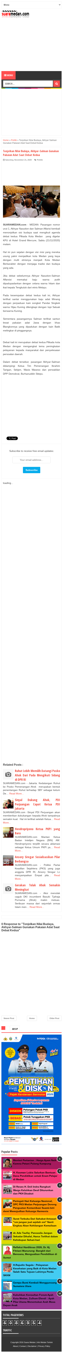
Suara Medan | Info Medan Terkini (38, 1342)
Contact (22, 1346)
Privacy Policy (44, 1346)
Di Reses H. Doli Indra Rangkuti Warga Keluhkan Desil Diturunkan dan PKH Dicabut (33, 1190)
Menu (9, 75)
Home (32, 1018)
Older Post (54, 1018)
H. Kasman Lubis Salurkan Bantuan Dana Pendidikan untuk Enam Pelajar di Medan (35, 1176)
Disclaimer (32, 1346)
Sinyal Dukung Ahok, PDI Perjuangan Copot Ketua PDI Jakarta (37, 804)
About (15, 1346)
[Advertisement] (31, 44)
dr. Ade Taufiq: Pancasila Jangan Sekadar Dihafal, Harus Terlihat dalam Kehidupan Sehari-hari (35, 1236)
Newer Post (9, 1018)
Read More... (16, 793)
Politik (40, 160)
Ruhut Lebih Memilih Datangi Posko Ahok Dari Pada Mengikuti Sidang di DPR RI (37, 775)
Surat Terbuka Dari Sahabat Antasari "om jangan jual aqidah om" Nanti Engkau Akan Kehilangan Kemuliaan (35, 1222)
